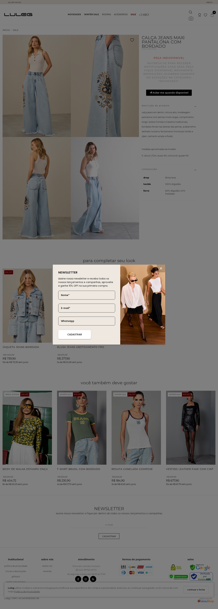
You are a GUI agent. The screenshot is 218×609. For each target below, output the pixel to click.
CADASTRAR (74, 334)
